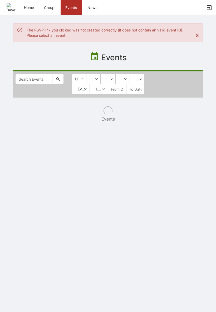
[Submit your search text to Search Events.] (58, 79)
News (92, 7)
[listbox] (93, 79)
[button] (11, 7)
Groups (50, 7)
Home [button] (29, 7)
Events (71, 7)
